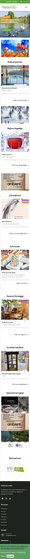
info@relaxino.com (11, 535)
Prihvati (3, 556)
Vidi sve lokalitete (19, 384)
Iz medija (3, 519)
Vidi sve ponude (20, 100)
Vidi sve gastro (20, 334)
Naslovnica (4, 508)
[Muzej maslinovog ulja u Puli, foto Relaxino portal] (25, 371)
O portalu (8, 1)
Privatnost (4, 525)
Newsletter (4, 522)
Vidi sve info (21, 283)
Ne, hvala (10, 556)
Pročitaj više (21, 552)
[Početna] (6, 7)
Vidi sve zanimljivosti (18, 233)
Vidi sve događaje (19, 165)
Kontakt (15, 1)
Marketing (4, 516)
